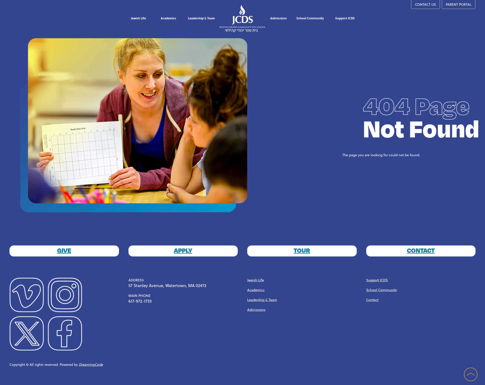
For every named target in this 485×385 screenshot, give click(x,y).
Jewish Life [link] (255, 279)
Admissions (278, 18)
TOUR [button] (302, 250)
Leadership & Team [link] (262, 299)
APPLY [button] (183, 250)
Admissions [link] (256, 309)
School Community (310, 18)
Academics (168, 18)
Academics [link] (255, 289)
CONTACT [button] (421, 250)
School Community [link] (381, 289)
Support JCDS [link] (377, 279)
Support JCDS (345, 18)
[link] (28, 296)
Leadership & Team (201, 18)
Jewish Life (138, 18)
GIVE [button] (64, 250)
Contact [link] (372, 299)
